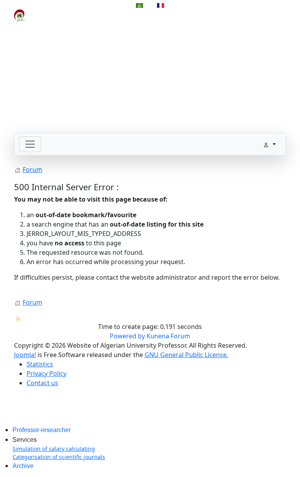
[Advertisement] (150, 78)
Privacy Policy (46, 373)
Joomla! (25, 354)
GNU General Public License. (186, 354)
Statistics (40, 364)
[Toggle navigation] (30, 144)
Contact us (42, 383)
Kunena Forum (168, 336)
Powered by (127, 336)
